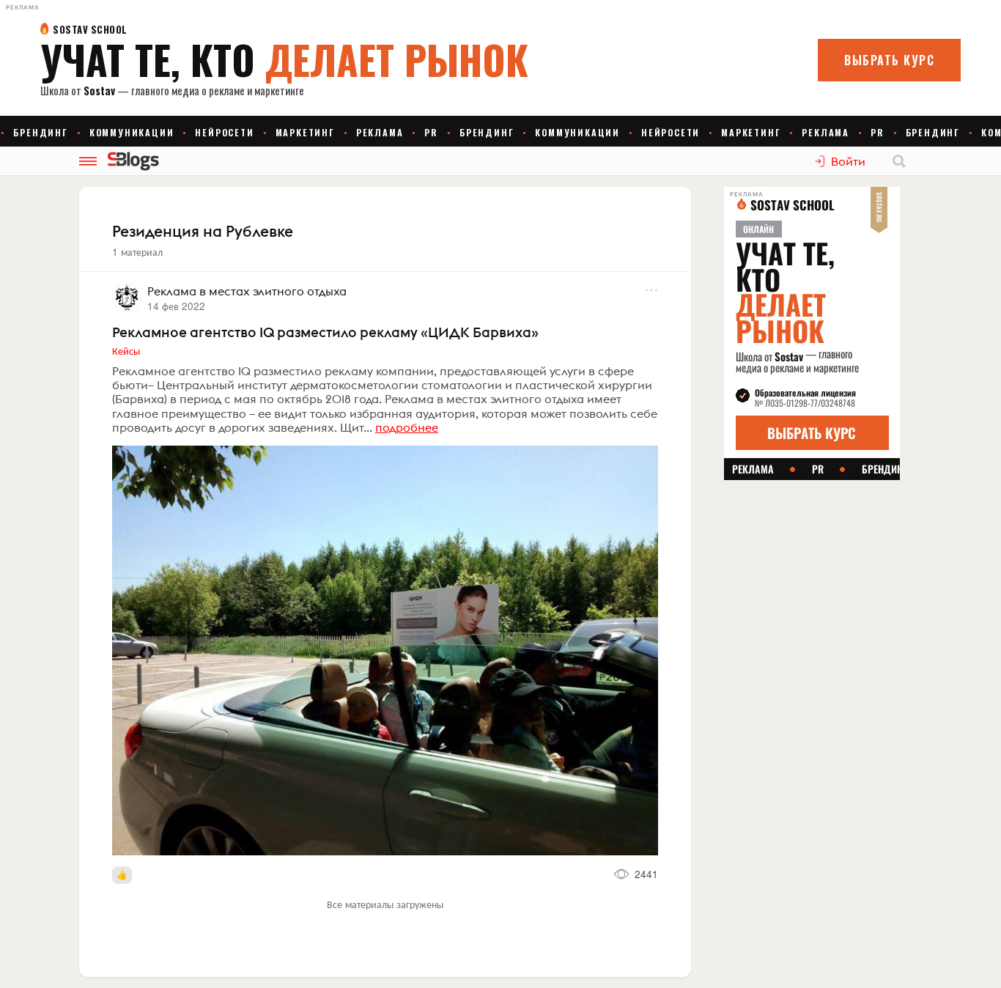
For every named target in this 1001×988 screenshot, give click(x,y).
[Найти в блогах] (899, 161)
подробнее (406, 427)
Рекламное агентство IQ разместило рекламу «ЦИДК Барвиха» (325, 332)
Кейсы (126, 350)
